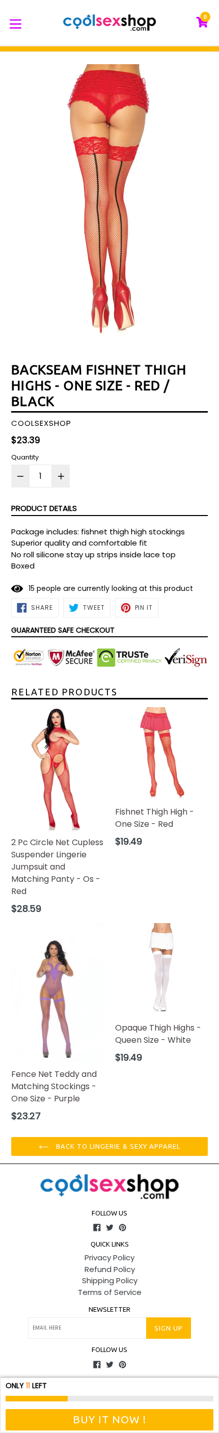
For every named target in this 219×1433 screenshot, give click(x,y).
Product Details (44, 508)
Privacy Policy (109, 1257)
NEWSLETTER (109, 1309)
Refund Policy (110, 1269)
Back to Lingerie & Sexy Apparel (117, 1146)
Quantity (25, 457)
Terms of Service (110, 1292)
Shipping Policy (110, 1280)
